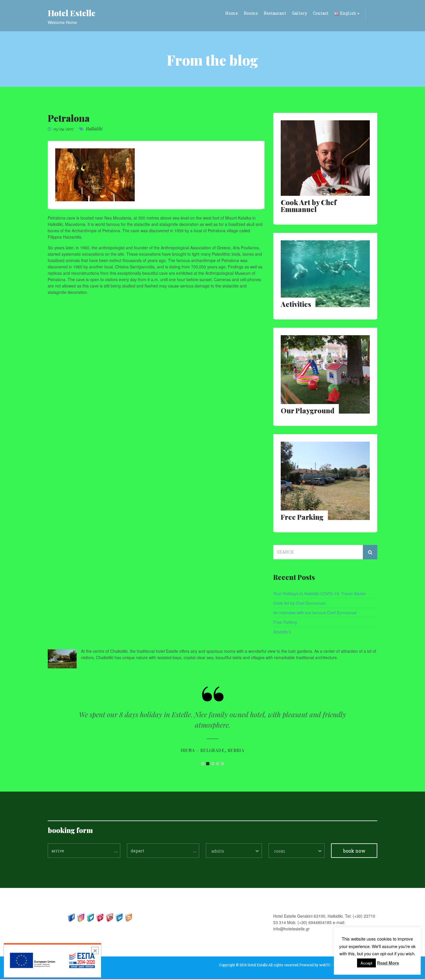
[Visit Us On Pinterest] (100, 917)
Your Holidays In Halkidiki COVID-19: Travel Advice (319, 593)
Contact (320, 13)
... (116, 850)
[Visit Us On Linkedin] (119, 917)
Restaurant (275, 13)
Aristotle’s (282, 632)
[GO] (370, 552)
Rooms (251, 13)
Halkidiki (94, 129)
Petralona (69, 118)
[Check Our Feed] (128, 917)
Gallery (299, 13)
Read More (388, 963)
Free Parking (285, 622)
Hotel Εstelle (71, 13)
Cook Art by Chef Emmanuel (299, 603)
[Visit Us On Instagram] (81, 917)
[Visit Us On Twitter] (90, 917)
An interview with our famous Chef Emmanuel (314, 612)
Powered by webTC (314, 965)
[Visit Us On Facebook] (71, 917)
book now (354, 851)
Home (231, 13)
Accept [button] (366, 963)
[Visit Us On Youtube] (109, 917)
